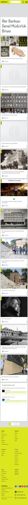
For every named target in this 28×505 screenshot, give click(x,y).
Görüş (16, 471)
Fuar (16, 435)
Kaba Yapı (3, 481)
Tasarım (3, 442)
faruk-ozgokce (7, 390)
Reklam (3, 493)
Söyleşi (17, 469)
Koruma (16, 455)
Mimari (16, 457)
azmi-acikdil (7, 399)
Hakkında (3, 490)
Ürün (2, 469)
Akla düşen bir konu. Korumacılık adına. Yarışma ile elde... (15, 393)
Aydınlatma (3, 471)
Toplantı (16, 438)
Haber (3, 431)
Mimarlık (3, 440)
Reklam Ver (20, 491)
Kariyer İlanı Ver (21, 495)
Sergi (16, 436)
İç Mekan (17, 451)
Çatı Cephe (3, 473)
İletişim (3, 495)
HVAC (2, 475)
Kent (2, 438)
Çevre (2, 433)
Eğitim (16, 433)
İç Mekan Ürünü (4, 479)
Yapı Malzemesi (4, 444)
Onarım (16, 460)
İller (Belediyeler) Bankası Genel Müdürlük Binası (13, 388)
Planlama (17, 464)
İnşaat (2, 436)
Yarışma (3, 449)
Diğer (16, 440)
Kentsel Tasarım (18, 453)
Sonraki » (16, 424)
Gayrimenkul (4, 435)
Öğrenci (3, 453)
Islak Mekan (4, 477)
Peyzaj (16, 462)
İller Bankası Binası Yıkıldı (8, 397)
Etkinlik (17, 431)
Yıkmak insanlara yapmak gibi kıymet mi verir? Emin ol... (15, 401)
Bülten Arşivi (4, 498)
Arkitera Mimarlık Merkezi (6, 488)
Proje (16, 449)
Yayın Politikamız (5, 491)
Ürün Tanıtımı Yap (21, 498)
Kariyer (17, 474)
